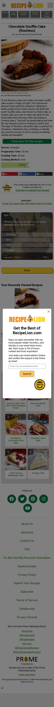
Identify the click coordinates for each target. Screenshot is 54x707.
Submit (27, 374)
